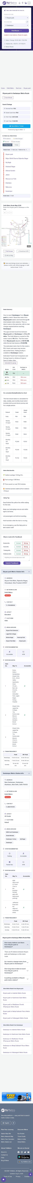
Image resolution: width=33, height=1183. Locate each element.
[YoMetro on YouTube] (28, 1152)
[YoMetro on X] (25, 1152)
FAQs (2, 1157)
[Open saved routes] (30, 1174)
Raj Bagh (8, 162)
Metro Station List (6, 1142)
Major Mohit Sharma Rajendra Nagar (17, 158)
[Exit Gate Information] (10, 195)
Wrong (26, 543)
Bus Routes (21, 1133)
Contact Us (4, 1155)
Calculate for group (10, 363)
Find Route (15, 31)
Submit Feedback (12, 563)
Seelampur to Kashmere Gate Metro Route (16, 1034)
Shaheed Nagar (10, 166)
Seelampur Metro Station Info (13, 773)
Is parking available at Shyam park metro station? (14, 979)
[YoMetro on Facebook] (18, 1152)
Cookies (26, 1176)
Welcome (9, 187)
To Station (8, 22)
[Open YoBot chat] (3, 1179)
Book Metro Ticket (17, 126)
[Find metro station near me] (22, 3)
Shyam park (9, 154)
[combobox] (16, 18)
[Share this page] (30, 1170)
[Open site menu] (29, 3)
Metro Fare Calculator (7, 1139)
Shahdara (8, 183)
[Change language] (25, 3)
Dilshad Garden (10, 171)
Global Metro (21, 1142)
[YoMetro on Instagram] (22, 1152)
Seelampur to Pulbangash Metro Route (15, 1052)
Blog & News (5, 1160)
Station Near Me (6, 1133)
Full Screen (9, 251)
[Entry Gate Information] (11, 149)
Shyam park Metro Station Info (13, 572)
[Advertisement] (16, 69)
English (7, 1123)
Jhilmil (7, 175)
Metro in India (22, 1139)
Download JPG (23, 251)
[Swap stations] (27, 22)
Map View (8, 145)
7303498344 (11, 605)
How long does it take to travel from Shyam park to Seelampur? (15, 971)
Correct (18, 543)
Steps (17, 145)
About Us (4, 1152)
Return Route (9, 46)
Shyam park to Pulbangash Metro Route (15, 1018)
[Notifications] (19, 3)
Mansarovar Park (11, 179)
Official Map (9, 255)
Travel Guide (21, 1136)
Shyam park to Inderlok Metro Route (14, 993)
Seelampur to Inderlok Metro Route (14, 1029)
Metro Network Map (7, 1136)
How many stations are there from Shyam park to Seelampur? (14, 945)
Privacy (18, 1176)
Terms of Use (8, 1176)
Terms (20, 267)
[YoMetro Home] (10, 3)
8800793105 (11, 807)
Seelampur (9, 191)
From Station (8, 14)
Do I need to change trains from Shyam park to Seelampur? (15, 963)
